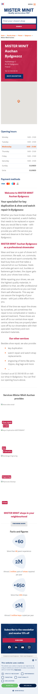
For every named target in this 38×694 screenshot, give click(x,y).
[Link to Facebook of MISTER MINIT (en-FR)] (9, 647)
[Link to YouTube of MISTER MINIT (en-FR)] (22, 647)
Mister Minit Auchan (7, 37)
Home (3, 35)
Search (19, 26)
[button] (19, 690)
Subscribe (19, 640)
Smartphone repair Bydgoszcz (11, 656)
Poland (20, 35)
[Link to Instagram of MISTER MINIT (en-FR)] (29, 647)
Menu (30, 4)
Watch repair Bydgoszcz (26, 656)
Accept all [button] (9, 685)
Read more (18, 670)
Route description (14, 76)
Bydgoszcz (28, 35)
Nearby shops (11, 35)
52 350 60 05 (13, 71)
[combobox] (19, 21)
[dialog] (19, 676)
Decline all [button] (28, 685)
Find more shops (19, 523)
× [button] (36, 660)
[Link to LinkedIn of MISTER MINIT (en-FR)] (15, 647)
